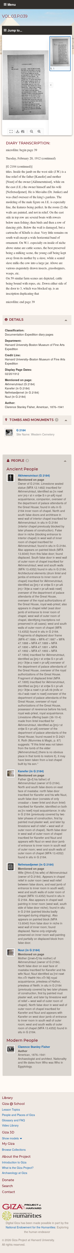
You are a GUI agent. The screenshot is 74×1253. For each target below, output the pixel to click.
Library (7, 1098)
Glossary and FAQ (13, 1120)
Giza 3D (8, 1132)
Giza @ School (13, 1104)
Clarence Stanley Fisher (34, 1047)
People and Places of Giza (18, 1115)
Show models (10, 1138)
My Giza (8, 1144)
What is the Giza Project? (18, 1168)
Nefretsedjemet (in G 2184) (36, 864)
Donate (8, 1180)
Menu (11, 4)
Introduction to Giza (14, 1162)
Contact (8, 1192)
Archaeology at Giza (14, 1173)
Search (7, 1186)
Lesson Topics (11, 1109)
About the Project (16, 1156)
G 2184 (21, 430)
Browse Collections (14, 1150)
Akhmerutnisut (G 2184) (34, 475)
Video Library (10, 1125)
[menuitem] (37, 1138)
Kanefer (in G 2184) (31, 771)
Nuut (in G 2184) (29, 950)
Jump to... (14, 30)
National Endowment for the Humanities (30, 1227)
